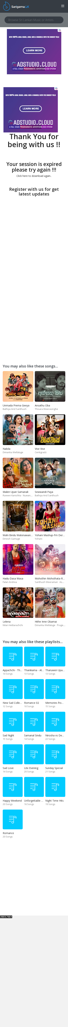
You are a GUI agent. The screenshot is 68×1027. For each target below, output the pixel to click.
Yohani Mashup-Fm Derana (51, 535)
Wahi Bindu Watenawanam (18, 535)
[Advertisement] (34, 232)
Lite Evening (31, 768)
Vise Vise (40, 448)
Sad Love (8, 768)
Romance (8, 833)
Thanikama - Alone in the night (42, 670)
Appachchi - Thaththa (15, 670)
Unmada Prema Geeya (16, 405)
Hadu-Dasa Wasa (13, 578)
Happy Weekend (12, 800)
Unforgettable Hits (35, 800)
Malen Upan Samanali (15, 492)
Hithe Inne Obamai (46, 621)
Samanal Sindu (32, 735)
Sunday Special (54, 768)
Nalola (6, 448)
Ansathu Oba (42, 405)
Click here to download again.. (34, 176)
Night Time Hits (54, 800)
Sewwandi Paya (44, 492)
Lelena (7, 621)
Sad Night (8, 735)
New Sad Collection (14, 702)
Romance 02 (31, 702)
